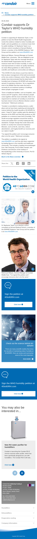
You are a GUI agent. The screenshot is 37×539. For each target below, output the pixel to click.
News (7, 13)
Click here (17, 304)
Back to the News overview (11, 157)
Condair (9, 3)
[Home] (2, 13)
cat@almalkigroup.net (9, 500)
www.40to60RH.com (26, 52)
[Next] (22, 473)
